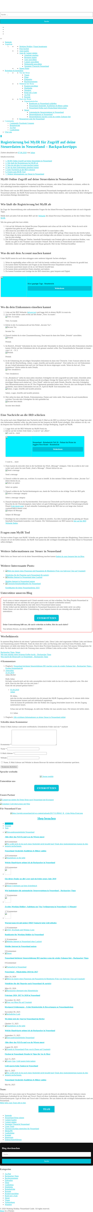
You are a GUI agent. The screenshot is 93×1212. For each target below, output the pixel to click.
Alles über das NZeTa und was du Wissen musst (24, 837)
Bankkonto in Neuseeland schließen (43, 103)
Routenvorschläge (31, 86)
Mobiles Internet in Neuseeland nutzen (20, 946)
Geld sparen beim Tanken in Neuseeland (21, 1066)
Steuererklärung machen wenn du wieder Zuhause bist (50, 117)
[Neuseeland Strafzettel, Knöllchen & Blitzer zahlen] (49, 846)
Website (4, 758)
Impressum (9, 1137)
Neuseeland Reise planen (14, 1118)
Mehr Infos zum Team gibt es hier (13, 1103)
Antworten (9, 670)
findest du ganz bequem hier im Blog (70, 556)
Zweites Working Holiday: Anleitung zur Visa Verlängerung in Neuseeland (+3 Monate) (41, 907)
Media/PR (9, 1131)
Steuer (26, 110)
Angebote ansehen (31, 55)
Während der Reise (26, 84)
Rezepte (27, 97)
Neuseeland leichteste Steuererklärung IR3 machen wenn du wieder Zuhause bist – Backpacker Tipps (47, 958)
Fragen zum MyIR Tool (15, 172)
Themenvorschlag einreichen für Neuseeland (22, 1129)
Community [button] (9, 121)
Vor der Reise (24, 73)
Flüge (26, 77)
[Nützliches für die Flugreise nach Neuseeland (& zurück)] (45, 979)
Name (4, 749)
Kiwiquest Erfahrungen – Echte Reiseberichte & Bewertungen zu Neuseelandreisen (39, 1007)
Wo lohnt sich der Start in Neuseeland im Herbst (24, 1019)
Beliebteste (9, 824)
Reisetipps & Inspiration (14, 71)
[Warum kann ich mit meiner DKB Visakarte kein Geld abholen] (8, 918)
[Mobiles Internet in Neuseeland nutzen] (23, 941)
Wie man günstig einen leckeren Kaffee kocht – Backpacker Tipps (26, 654)
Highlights (28, 88)
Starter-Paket (24, 68)
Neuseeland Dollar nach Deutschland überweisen (48, 108)
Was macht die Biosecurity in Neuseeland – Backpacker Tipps (24, 657)
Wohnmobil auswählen (33, 64)
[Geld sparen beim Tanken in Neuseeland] (20, 1061)
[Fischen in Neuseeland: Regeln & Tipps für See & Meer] (27, 1049)
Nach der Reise (25, 99)
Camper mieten (10, 1122)
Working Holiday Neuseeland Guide (40, 5)
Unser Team (9, 1126)
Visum (26, 75)
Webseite (41, 216)
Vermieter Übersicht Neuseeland (36, 66)
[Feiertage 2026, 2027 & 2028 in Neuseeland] (21, 991)
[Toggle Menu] (1, 38)
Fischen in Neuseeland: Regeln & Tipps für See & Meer (27, 1054)
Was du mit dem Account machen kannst (22, 165)
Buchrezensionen (30, 82)
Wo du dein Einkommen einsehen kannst (22, 167)
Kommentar (6, 744)
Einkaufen (28, 79)
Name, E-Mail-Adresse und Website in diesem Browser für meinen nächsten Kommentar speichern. (42, 762)
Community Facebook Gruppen (22, 123)
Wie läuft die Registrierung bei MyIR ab (21, 163)
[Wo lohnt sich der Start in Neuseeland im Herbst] (12, 1014)
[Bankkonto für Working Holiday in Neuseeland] (19, 930)
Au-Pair (27, 95)
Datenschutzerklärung (13, 1140)
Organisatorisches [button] (31, 101)
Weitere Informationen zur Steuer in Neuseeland (24, 174)
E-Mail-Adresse (7, 753)
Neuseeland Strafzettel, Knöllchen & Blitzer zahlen (48, 106)
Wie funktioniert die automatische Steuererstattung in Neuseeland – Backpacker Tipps (40, 891)
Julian (33, 153)
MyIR (3, 218)
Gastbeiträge (14, 130)
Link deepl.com (17, 506)
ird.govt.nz (32, 312)
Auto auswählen (30, 60)
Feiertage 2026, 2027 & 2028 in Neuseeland (22, 995)
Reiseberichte (15, 125)
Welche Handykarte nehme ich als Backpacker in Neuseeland (30, 863)
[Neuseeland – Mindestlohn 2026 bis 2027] (15, 967)
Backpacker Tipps (7, 652)
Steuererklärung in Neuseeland (41, 114)
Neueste (8, 826)
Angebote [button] (8, 44)
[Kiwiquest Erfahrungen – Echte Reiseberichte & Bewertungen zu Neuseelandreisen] (18, 1002)
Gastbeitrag (9, 1185)
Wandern (27, 90)
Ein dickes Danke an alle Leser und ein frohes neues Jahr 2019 (30, 879)
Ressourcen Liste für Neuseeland (32, 119)
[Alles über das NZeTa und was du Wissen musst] (19, 832)
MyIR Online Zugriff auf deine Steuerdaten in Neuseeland (28, 161)
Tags (6, 828)
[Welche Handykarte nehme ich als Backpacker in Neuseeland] (15, 858)
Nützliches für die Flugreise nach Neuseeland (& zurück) (28, 983)
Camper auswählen (31, 62)
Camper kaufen (11, 1120)
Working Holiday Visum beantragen (33, 46)
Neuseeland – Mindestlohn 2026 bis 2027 (21, 972)
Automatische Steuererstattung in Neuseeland (46, 112)
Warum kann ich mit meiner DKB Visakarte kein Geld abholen (31, 923)
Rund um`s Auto (30, 92)
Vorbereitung (10, 1202)
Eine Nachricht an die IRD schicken (20, 170)
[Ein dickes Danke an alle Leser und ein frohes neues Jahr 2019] (8, 874)
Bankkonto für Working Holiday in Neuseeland (24, 935)
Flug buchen (24, 49)
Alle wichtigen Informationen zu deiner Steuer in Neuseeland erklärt (39, 717)
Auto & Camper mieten (28, 53)
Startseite (8, 42)
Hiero (2, 1211)
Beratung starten (30, 57)
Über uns (8, 132)
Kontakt (8, 1135)
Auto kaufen (24, 51)
